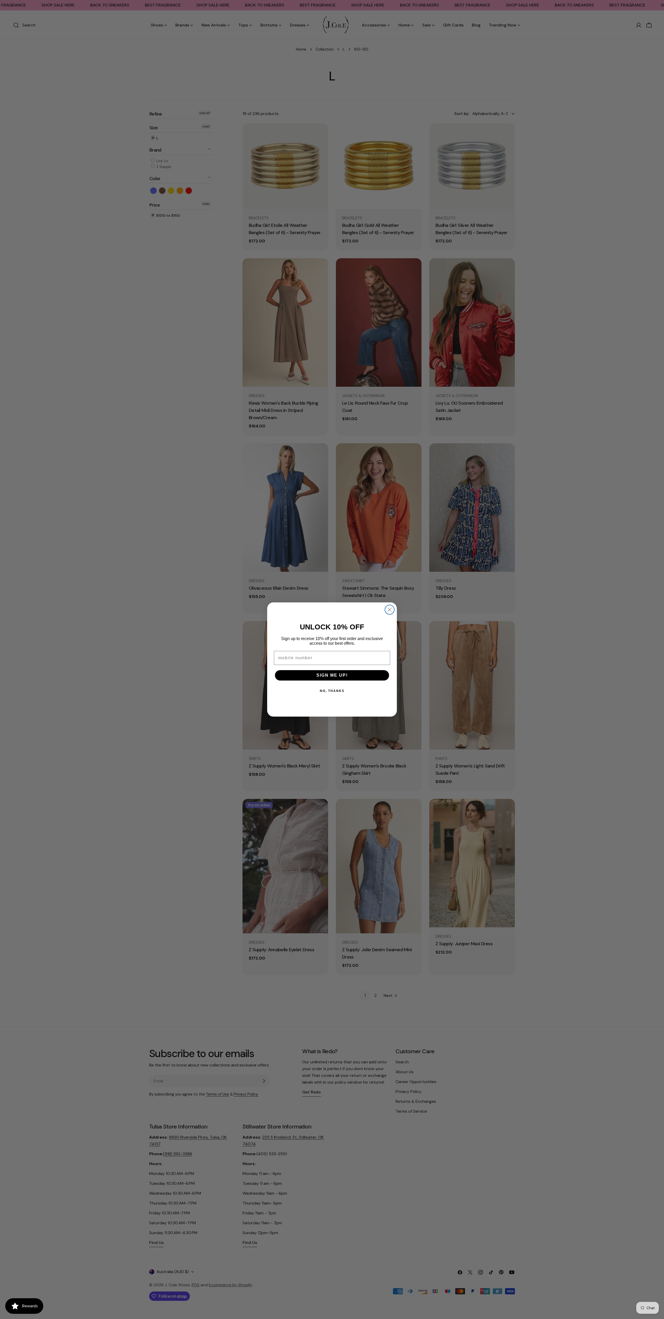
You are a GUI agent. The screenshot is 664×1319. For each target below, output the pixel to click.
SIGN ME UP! (332, 675)
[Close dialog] (389, 609)
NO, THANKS (332, 691)
